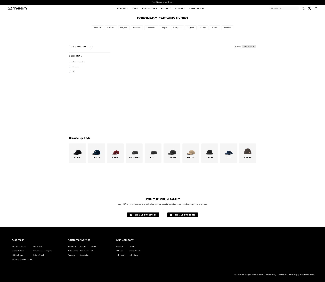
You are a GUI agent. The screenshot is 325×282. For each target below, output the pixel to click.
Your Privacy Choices (307, 275)
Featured (122, 8)
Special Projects (134, 251)
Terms (261, 275)
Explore (180, 8)
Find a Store (37, 246)
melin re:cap (197, 8)
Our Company (125, 239)
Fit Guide (119, 251)
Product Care (84, 251)
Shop (135, 8)
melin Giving (133, 255)
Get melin (18, 239)
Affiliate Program (18, 255)
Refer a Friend (38, 255)
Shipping (83, 246)
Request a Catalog (19, 246)
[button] (318, 275)
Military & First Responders (22, 259)
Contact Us (72, 246)
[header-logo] (17, 8)
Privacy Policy (271, 275)
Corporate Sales (18, 251)
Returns (93, 246)
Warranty (71, 255)
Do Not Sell (283, 275)
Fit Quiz (166, 8)
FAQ (92, 251)
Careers (132, 246)
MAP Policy (293, 275)
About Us (119, 246)
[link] (98, 27)
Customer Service (79, 239)
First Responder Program (42, 251)
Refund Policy (73, 251)
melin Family (120, 255)
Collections (149, 8)
